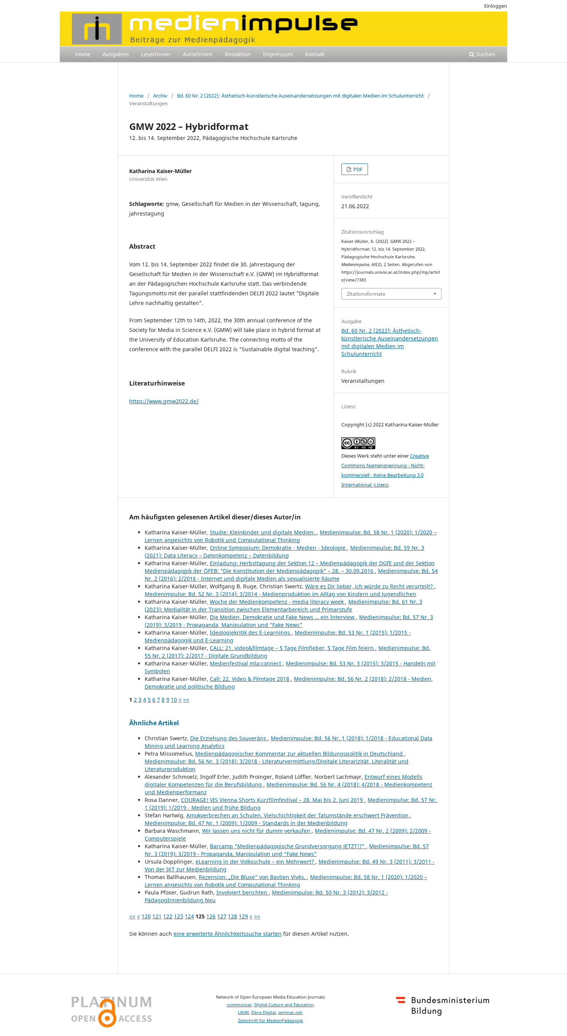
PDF (357, 169)
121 (157, 916)
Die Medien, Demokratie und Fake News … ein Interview (283, 617)
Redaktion (238, 54)
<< (132, 916)
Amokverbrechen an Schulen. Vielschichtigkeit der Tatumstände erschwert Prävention (298, 815)
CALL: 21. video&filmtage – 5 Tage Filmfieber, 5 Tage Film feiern (292, 648)
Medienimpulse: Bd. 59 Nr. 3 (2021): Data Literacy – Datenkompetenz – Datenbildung (284, 551)
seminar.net (290, 1012)
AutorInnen (198, 54)
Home (82, 54)
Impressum (278, 54)
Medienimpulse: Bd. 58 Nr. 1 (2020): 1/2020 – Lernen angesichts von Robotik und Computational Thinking (291, 536)
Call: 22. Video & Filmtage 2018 (250, 678)
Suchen (484, 54)
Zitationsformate (366, 293)
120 (146, 916)
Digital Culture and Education (284, 1004)
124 (189, 916)
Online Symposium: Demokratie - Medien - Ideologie (278, 547)
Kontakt (315, 54)
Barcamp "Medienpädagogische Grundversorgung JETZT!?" (288, 846)
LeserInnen (155, 54)
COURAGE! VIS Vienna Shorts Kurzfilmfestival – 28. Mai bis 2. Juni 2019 (272, 800)
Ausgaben (116, 54)
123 (178, 916)
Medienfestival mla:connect (246, 663)
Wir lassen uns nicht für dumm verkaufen (257, 830)
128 (232, 916)
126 (211, 916)
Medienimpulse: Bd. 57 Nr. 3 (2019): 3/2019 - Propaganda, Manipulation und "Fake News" (289, 620)
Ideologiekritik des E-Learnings (251, 632)
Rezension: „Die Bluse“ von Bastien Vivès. (253, 877)
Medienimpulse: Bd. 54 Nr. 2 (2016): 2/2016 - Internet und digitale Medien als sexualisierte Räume (291, 574)
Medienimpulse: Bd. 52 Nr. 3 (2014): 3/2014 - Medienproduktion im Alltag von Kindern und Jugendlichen (280, 594)
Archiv (160, 95)
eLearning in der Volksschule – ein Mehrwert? (256, 861)
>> (186, 699)
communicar (239, 1004)
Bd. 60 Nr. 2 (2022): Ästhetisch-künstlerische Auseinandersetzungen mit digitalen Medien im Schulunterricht (300, 95)
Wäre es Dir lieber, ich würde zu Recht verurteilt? (369, 586)
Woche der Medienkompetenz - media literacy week (277, 601)
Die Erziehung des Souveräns (229, 738)
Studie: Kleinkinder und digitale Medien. (263, 532)
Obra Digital (263, 1012)
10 (174, 699)
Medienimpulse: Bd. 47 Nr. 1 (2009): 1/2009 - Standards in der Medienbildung (246, 823)
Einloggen (495, 5)
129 (243, 916)
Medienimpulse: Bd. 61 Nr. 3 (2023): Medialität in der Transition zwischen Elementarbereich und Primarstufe (283, 605)
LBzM (243, 1012)
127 (221, 916)
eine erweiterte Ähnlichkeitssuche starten (228, 933)
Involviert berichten (242, 892)
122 (167, 916)
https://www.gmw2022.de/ (164, 401)
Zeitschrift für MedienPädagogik (270, 1020)
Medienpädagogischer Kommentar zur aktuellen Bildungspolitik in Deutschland (299, 753)
